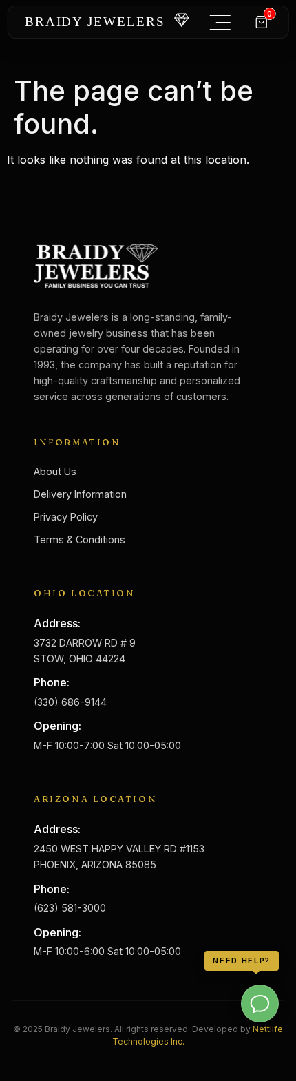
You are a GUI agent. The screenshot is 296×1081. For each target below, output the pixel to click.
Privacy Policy (66, 517)
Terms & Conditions (79, 539)
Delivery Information (80, 494)
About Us (55, 471)
